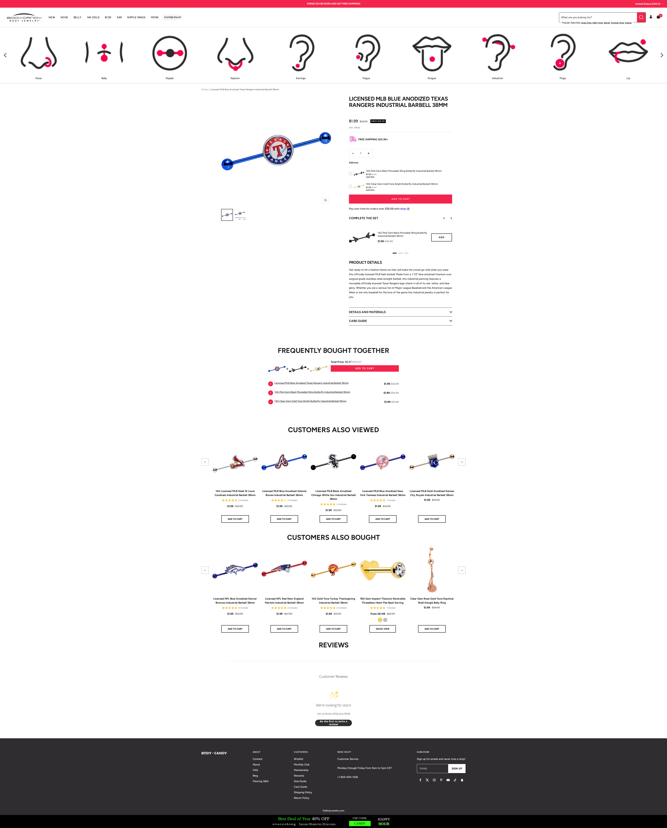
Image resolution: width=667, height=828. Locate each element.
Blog (255, 775)
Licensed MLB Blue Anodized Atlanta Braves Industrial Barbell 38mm (284, 493)
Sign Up (457, 768)
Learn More (370, 177)
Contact (257, 759)
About (256, 764)
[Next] (661, 55)
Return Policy (301, 797)
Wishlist (298, 759)
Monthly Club (302, 764)
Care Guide (300, 786)
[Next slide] (448, 218)
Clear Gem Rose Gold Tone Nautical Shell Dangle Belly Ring (432, 600)
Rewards (299, 775)
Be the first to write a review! (333, 723)
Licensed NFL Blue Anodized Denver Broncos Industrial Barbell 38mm (235, 600)
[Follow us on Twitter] (427, 780)
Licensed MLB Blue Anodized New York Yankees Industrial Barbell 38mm (382, 493)
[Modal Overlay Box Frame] (333, 821)
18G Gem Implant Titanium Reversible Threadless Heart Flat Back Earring (382, 600)
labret (607, 22)
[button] (205, 462)
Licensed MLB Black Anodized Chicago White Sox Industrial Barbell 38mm (333, 495)
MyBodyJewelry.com (333, 810)
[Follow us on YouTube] (448, 780)
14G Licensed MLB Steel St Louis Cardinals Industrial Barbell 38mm (235, 493)
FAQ (255, 770)
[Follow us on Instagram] (434, 780)
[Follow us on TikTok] (455, 780)
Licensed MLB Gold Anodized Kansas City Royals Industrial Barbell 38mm (432, 493)
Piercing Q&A (261, 781)
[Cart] (658, 17)
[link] (380, 620)
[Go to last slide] (441, 218)
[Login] (650, 17)
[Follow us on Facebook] (420, 780)
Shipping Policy (303, 792)
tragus (628, 22)
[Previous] (5, 55)
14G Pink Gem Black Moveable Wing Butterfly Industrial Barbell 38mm (402, 234)
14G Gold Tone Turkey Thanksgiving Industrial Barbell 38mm (333, 600)
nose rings (586, 22)
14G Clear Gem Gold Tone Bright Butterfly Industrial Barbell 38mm (310, 401)
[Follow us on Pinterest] (441, 780)
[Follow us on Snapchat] (462, 780)
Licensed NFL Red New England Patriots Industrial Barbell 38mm (284, 600)
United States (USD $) (647, 3)
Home (204, 89)
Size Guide (300, 781)
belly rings (597, 22)
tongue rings (617, 22)
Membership (301, 770)
